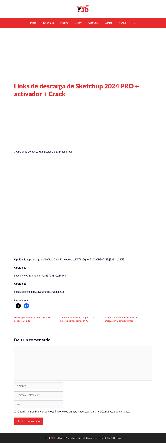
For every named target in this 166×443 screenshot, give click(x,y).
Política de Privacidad (65, 438)
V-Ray (78, 22)
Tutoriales (48, 22)
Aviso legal (100, 438)
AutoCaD (93, 22)
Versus (122, 22)
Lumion (109, 22)
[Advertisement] (83, 58)
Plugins (64, 22)
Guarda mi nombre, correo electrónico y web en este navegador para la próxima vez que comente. (74, 411)
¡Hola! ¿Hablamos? (114, 438)
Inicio (33, 22)
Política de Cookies (85, 438)
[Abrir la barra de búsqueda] (134, 23)
